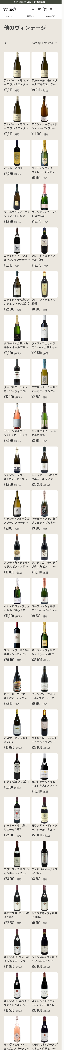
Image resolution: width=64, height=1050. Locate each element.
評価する (31, 16)
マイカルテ (10, 16)
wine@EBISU (51, 16)
